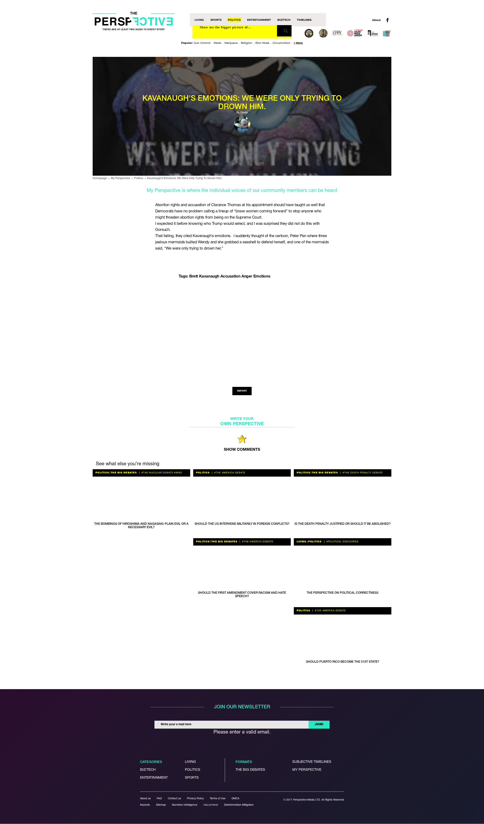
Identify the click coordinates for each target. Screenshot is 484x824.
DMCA (235, 799)
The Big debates (250, 770)
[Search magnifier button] (284, 30)
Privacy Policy (195, 799)
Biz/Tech (283, 20)
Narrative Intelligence (184, 805)
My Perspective (306, 770)
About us (145, 799)
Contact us (174, 799)
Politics (234, 20)
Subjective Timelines (311, 762)
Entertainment (259, 20)
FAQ (159, 799)
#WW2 (177, 473)
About (376, 20)
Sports (216, 20)
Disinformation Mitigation (239, 805)
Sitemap (161, 805)
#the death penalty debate (362, 473)
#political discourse (342, 542)
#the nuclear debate (157, 473)
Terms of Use (218, 799)
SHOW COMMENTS (242, 449)
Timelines (304, 20)
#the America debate (229, 473)
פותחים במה (210, 805)
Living (199, 20)
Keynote (145, 805)
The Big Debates (124, 473)
